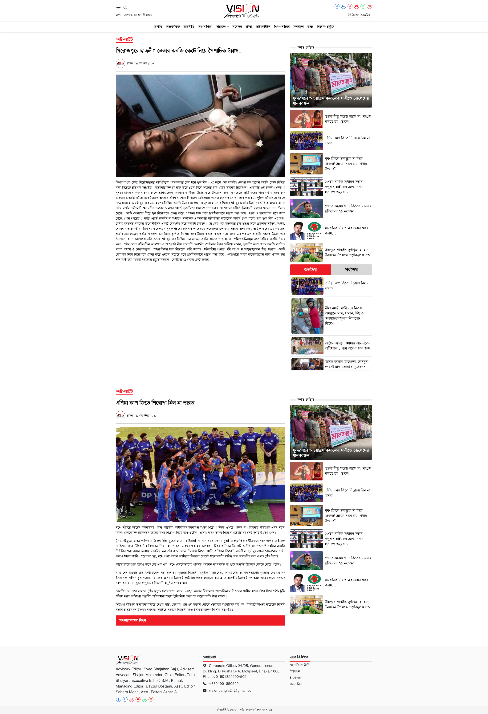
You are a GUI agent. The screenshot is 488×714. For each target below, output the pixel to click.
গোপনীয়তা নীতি (300, 665)
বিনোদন (237, 27)
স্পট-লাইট (306, 48)
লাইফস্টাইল (263, 27)
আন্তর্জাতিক (173, 27)
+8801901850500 (223, 683)
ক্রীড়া (249, 27)
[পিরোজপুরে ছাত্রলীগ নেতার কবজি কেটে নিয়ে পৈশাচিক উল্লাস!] (200, 125)
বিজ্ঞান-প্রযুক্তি (325, 27)
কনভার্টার (296, 684)
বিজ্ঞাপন (295, 671)
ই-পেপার (295, 678)
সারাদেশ (221, 27)
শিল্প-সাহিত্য (282, 27)
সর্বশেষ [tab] (351, 270)
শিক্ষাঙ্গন (299, 27)
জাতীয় (158, 27)
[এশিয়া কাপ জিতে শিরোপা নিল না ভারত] (200, 474)
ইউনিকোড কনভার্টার (359, 15)
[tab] (310, 269)
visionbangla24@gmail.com (231, 690)
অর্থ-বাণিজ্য (205, 27)
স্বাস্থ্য (310, 27)
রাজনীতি (189, 27)
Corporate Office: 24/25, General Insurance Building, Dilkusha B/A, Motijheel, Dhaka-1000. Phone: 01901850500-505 (242, 671)
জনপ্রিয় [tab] (310, 270)
